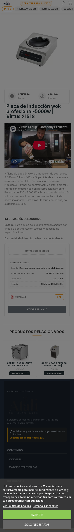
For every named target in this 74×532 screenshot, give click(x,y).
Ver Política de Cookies (17, 506)
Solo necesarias (37, 525)
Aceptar (37, 515)
